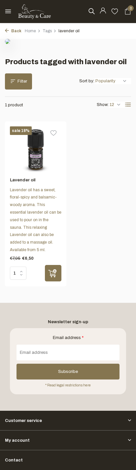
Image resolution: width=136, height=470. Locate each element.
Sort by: (86, 81)
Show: (103, 104)
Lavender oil (22, 180)
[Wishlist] (114, 11)
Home (30, 31)
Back (16, 31)
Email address (68, 337)
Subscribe (68, 371)
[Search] (91, 11)
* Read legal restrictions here (68, 385)
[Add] (53, 273)
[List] (128, 105)
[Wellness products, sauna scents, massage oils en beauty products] (34, 11)
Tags (47, 31)
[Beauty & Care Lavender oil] (35, 149)
